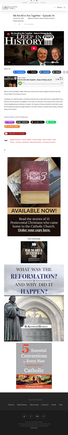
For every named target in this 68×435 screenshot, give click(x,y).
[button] (61, 7)
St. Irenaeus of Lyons (48, 142)
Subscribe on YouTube (16, 133)
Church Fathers (26, 139)
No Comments (29, 24)
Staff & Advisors (22, 405)
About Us (11, 405)
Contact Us (44, 405)
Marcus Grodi (34, 405)
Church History (37, 139)
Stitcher (24, 122)
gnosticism (25, 142)
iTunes (10, 122)
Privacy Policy (34, 427)
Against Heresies (33, 18)
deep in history (47, 139)
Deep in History (44, 18)
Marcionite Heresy (35, 142)
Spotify (51, 122)
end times (18, 142)
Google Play (38, 122)
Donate (53, 405)
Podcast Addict (13, 126)
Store (60, 405)
